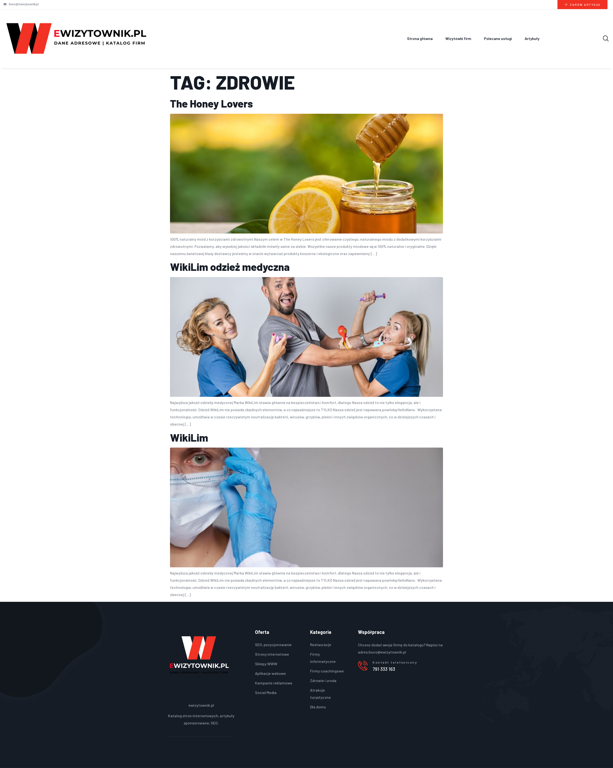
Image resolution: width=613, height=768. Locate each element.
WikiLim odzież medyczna (230, 266)
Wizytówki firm (458, 38)
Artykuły (532, 38)
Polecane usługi (498, 38)
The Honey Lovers (211, 103)
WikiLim (189, 437)
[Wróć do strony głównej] (77, 38)
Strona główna (420, 38)
